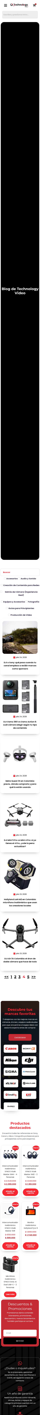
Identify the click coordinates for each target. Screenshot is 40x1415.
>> (33, 958)
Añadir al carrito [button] (10, 1224)
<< (6, 958)
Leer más (10, 1326)
